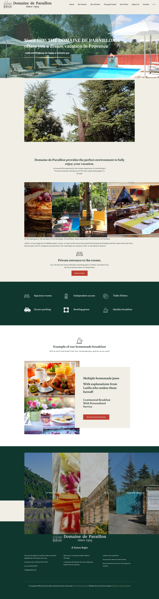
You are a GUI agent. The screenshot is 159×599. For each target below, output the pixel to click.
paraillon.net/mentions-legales (121, 586)
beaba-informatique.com (80, 586)
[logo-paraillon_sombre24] (28, 1)
